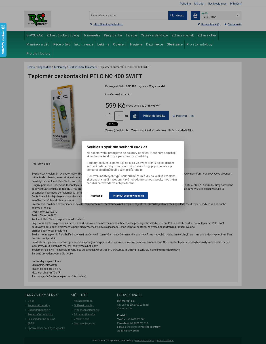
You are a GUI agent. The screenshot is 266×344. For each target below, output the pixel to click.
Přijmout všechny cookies (128, 195)
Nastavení (96, 195)
